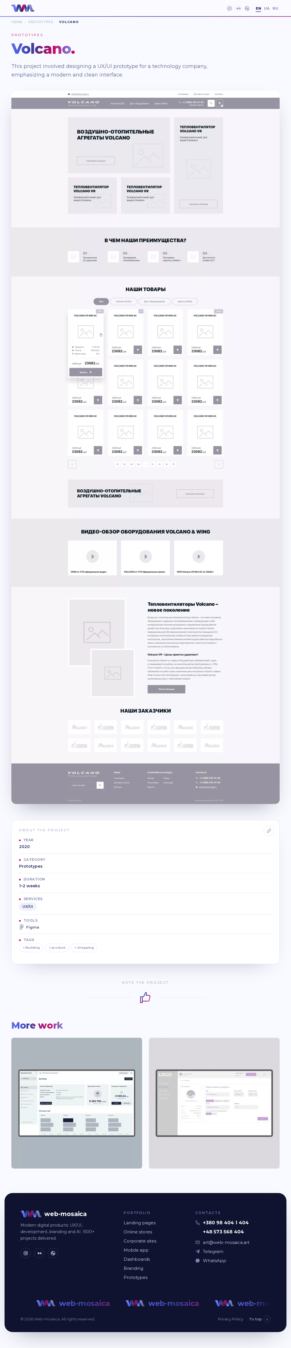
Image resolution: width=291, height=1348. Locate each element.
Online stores (138, 1232)
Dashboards (137, 1259)
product (57, 948)
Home (16, 22)
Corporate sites (140, 1241)
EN (258, 8)
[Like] (145, 997)
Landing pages (139, 1222)
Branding (133, 1268)
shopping (84, 948)
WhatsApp (214, 1260)
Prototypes (40, 22)
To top (258, 1319)
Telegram (213, 1251)
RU (275, 8)
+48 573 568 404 (223, 1232)
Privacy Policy (230, 1319)
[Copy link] (268, 830)
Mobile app (136, 1250)
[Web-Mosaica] (23, 8)
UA (267, 8)
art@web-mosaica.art (226, 1242)
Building (31, 948)
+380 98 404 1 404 (226, 1222)
